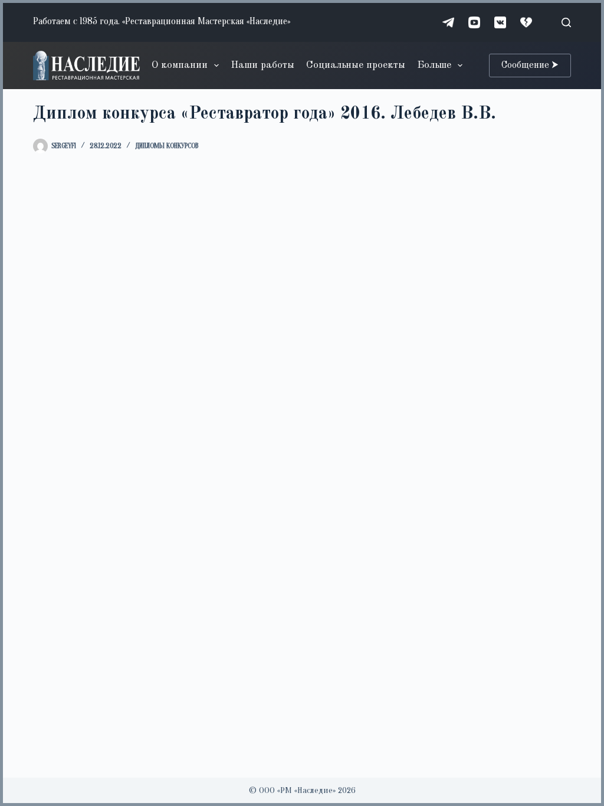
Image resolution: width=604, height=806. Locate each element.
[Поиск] (566, 22)
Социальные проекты (355, 65)
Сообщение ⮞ (530, 65)
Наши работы (262, 65)
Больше (434, 65)
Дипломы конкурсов (166, 146)
